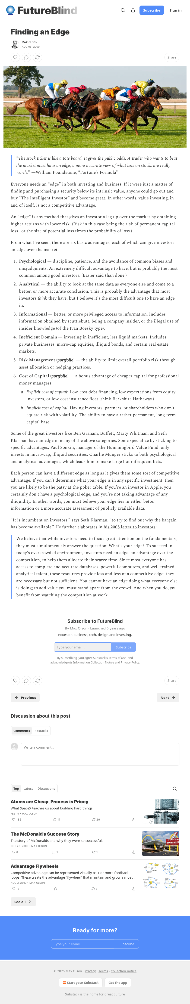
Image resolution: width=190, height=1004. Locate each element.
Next (165, 697)
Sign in (176, 10)
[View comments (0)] (26, 57)
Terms (103, 971)
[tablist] (31, 730)
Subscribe (151, 10)
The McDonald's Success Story (45, 834)
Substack (72, 994)
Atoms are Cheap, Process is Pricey (50, 801)
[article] (95, 811)
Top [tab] (16, 789)
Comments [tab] (21, 731)
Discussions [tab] (46, 789)
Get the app (117, 982)
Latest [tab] (28, 789)
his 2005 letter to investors (129, 527)
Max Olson (29, 42)
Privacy (90, 971)
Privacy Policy (130, 662)
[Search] (122, 10)
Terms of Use (117, 658)
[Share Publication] (133, 10)
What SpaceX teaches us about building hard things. (52, 808)
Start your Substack (83, 982)
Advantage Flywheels (35, 866)
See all (20, 901)
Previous (28, 697)
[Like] (15, 57)
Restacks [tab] (41, 731)
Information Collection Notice (93, 662)
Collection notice (123, 971)
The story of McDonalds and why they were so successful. (57, 840)
